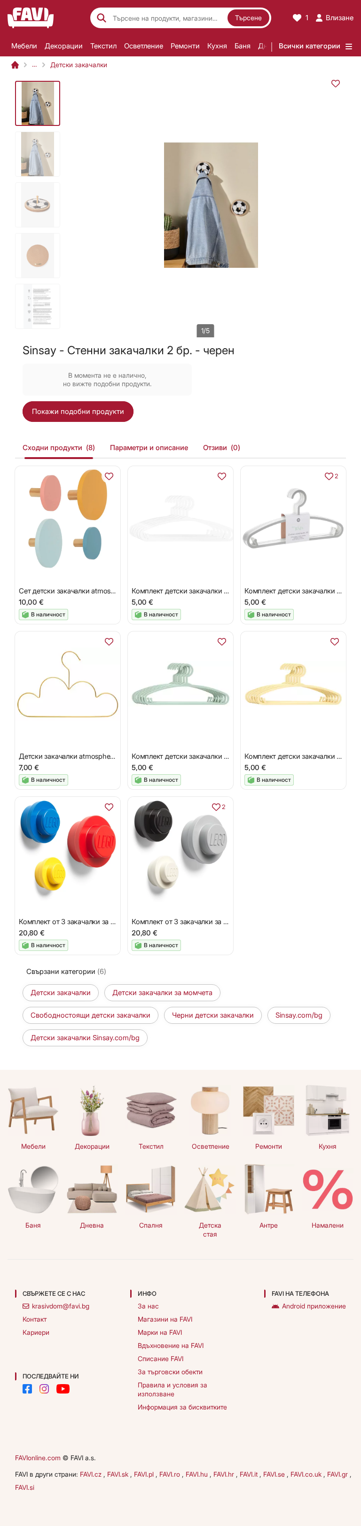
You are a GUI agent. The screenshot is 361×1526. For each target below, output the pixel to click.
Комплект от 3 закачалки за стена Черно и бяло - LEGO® (224, 921)
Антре (268, 1225)
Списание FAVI (160, 1358)
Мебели (24, 45)
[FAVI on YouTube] (63, 1389)
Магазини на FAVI (165, 1319)
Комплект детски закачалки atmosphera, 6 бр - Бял (214, 590)
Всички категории (309, 45)
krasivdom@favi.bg (60, 1306)
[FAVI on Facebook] (27, 1389)
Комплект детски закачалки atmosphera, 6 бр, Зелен (216, 756)
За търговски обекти (170, 1372)
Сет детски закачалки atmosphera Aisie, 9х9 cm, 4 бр (104, 590)
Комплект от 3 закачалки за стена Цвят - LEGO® (97, 921)
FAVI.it (249, 1474)
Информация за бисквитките (182, 1407)
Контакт (35, 1319)
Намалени (328, 1225)
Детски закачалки (78, 65)
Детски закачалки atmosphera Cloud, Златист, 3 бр (101, 756)
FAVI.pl (145, 1474)
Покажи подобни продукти (78, 411)
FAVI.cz (91, 1474)
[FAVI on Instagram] (44, 1389)
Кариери (36, 1332)
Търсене (248, 18)
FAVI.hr (224, 1474)
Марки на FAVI (160, 1332)
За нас (148, 1306)
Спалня (151, 1225)
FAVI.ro (170, 1474)
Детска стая (210, 1229)
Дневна (92, 1225)
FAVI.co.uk (306, 1474)
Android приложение (314, 1306)
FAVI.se (275, 1474)
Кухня (217, 45)
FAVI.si (24, 1487)
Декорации (64, 45)
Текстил (103, 45)
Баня (243, 45)
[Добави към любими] (335, 83)
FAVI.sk (118, 1474)
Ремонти (185, 45)
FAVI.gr (338, 1474)
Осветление (143, 45)
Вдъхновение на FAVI (171, 1345)
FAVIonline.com (38, 1458)
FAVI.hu (198, 1474)
